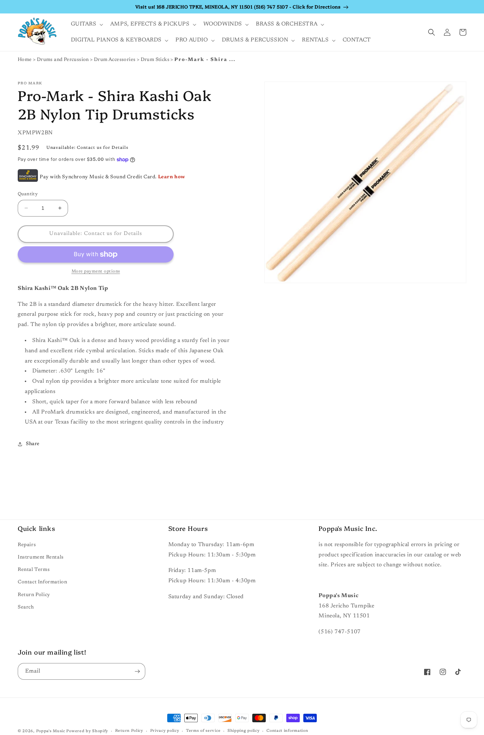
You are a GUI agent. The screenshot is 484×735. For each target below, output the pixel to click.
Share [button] (33, 444)
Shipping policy (243, 731)
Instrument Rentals (41, 557)
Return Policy (34, 595)
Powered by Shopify (87, 731)
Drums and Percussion (63, 59)
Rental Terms (34, 569)
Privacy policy (164, 731)
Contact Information (42, 582)
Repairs (27, 545)
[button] (86, 24)
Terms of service (203, 731)
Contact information (287, 731)
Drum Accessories (115, 59)
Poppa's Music (50, 731)
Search (26, 607)
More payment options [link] (96, 271)
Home (25, 59)
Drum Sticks (156, 59)
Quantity (28, 194)
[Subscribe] (137, 671)
